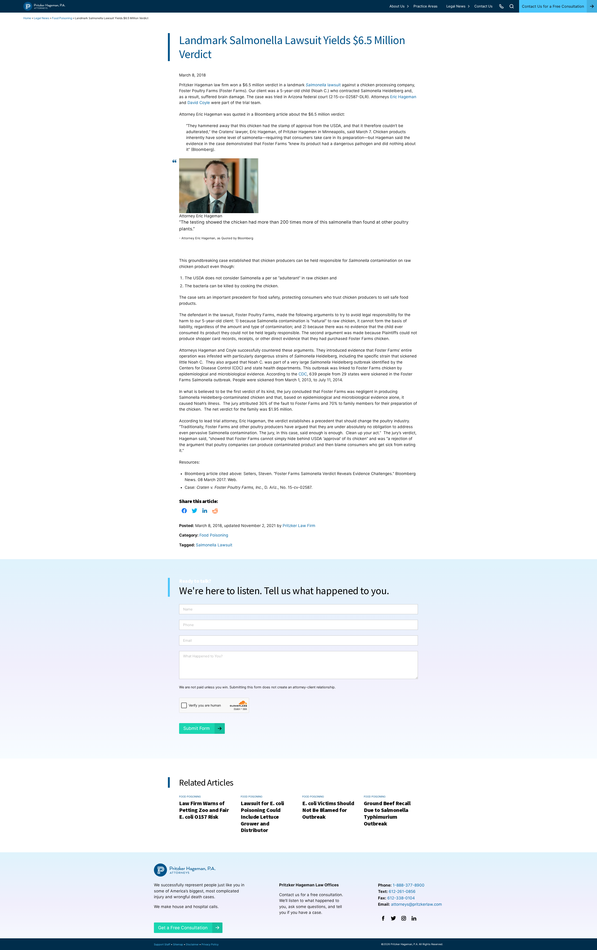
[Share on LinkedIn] (205, 512)
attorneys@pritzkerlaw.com (416, 904)
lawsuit (323, 85)
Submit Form (196, 728)
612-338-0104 (401, 898)
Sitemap (178, 944)
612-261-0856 (402, 891)
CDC (302, 374)
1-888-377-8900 (408, 885)
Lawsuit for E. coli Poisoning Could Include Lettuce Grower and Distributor (262, 817)
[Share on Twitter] (194, 512)
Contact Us (483, 6)
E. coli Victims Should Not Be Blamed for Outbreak (328, 810)
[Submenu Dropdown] (408, 6)
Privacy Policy (210, 944)
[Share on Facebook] (184, 512)
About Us (397, 6)
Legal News (455, 6)
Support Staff (162, 944)
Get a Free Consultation (183, 927)
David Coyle (198, 102)
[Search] (511, 6)
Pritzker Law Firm (299, 525)
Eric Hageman (403, 96)
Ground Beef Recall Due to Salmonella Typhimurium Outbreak (387, 813)
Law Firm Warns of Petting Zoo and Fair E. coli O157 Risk (204, 810)
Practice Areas (425, 6)
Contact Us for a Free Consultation (553, 6)
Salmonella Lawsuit (214, 545)
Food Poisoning (62, 18)
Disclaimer (192, 944)
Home (27, 18)
